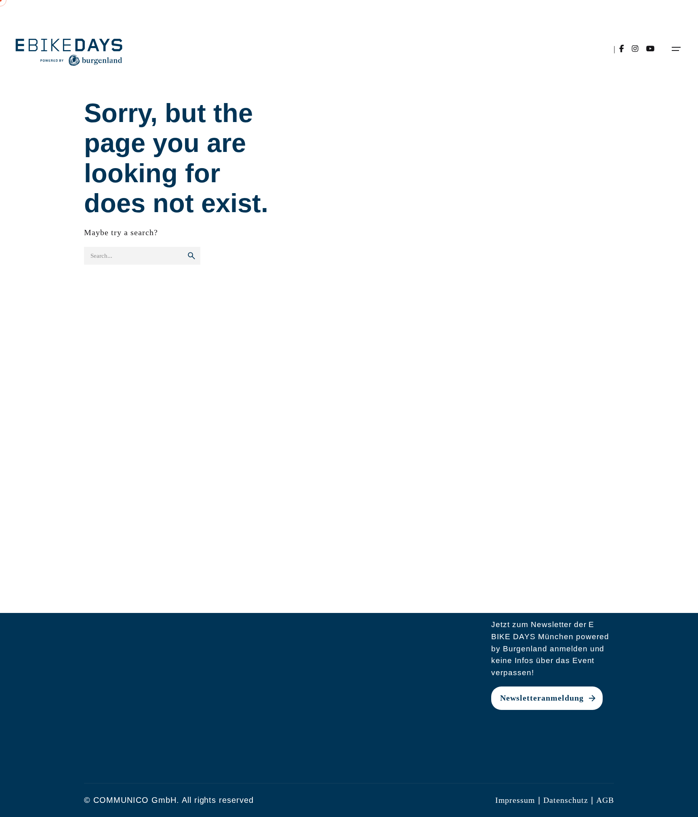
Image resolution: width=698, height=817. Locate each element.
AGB (605, 800)
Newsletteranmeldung (542, 698)
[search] (191, 256)
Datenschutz (565, 800)
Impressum (515, 800)
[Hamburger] (676, 49)
